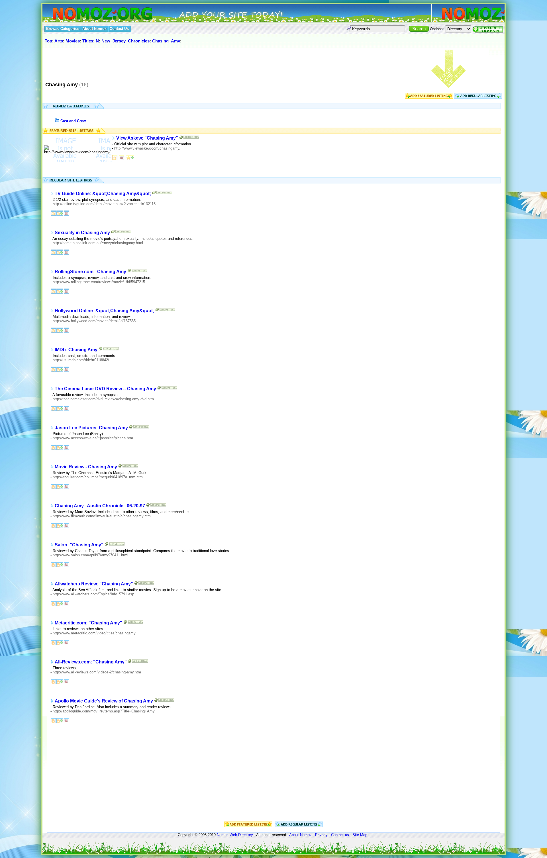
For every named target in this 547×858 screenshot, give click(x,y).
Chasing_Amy (166, 40)
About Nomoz (300, 835)
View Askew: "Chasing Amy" (147, 138)
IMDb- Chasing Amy (76, 349)
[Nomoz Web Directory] (92, 14)
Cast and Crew (73, 121)
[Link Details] (191, 138)
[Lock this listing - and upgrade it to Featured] (60, 213)
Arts (58, 40)
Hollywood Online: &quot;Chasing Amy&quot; (104, 310)
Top (48, 40)
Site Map (359, 835)
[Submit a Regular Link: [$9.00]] (478, 97)
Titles (87, 40)
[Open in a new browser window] (181, 138)
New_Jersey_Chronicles (125, 40)
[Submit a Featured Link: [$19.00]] (429, 97)
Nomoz (222, 835)
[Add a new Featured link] (130, 157)
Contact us (340, 835)
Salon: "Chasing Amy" (79, 544)
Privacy (321, 835)
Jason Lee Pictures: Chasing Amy (91, 427)
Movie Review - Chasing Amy (86, 466)
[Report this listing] (121, 157)
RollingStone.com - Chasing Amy (90, 271)
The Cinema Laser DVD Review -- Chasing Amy (105, 388)
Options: (437, 29)
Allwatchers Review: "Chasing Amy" (94, 583)
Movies (73, 40)
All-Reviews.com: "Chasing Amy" (91, 661)
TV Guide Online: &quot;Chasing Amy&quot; (103, 193)
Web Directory (241, 835)
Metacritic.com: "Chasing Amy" (88, 622)
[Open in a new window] (154, 194)
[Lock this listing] (115, 157)
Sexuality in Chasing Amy (82, 232)
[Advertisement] (147, 62)
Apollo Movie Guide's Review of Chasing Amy (104, 700)
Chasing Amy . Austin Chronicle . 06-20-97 (100, 505)
